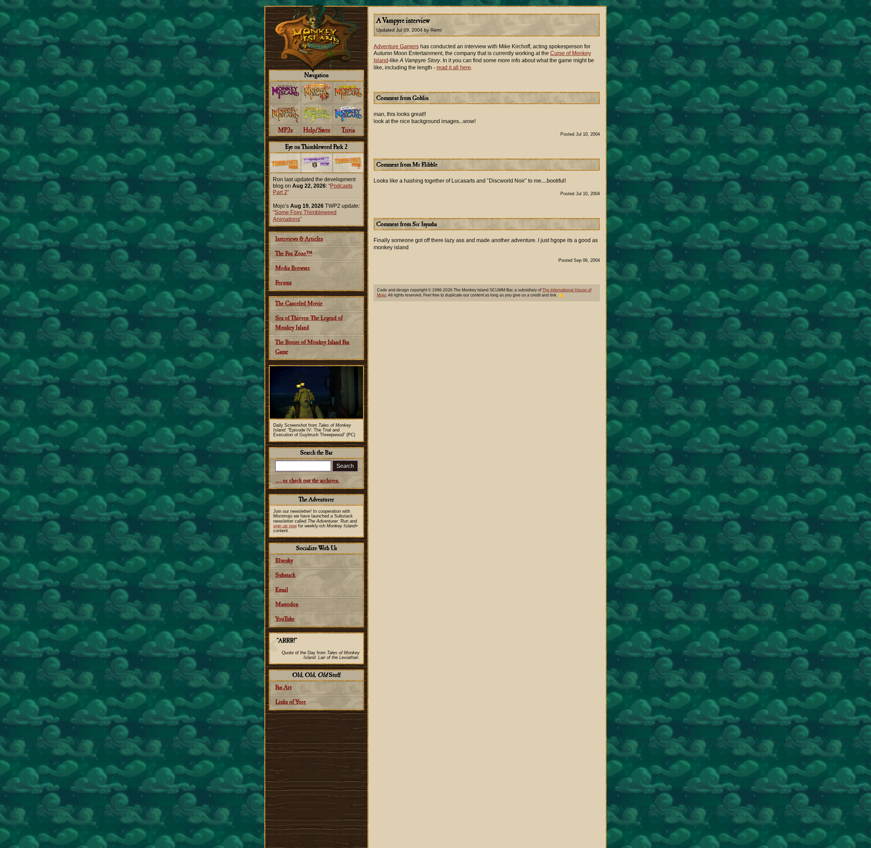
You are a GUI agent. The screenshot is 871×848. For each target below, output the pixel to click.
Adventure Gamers (396, 46)
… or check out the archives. (307, 481)
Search (345, 466)
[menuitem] (285, 92)
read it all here (454, 67)
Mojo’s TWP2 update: (316, 212)
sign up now (285, 525)
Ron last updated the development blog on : (314, 185)
